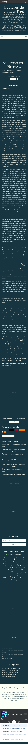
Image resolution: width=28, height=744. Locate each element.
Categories (18, 70)
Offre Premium (6, 698)
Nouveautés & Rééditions (14, 76)
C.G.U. (10, 696)
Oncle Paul (15, 578)
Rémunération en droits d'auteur (19, 696)
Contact (23, 694)
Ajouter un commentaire (14, 483)
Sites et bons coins (7, 658)
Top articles (18, 694)
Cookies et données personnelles (17, 698)
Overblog (23, 688)
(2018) (11, 668)
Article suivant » (21, 418)
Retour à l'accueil (14, 422)
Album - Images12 (7, 648)
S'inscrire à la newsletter (8, 436)
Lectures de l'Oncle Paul (14, 9)
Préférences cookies (13, 700)
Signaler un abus (4, 696)
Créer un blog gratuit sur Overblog (8, 694)
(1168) (10, 670)
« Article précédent (7, 418)
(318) (8, 676)
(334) (9, 674)
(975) (10, 672)
